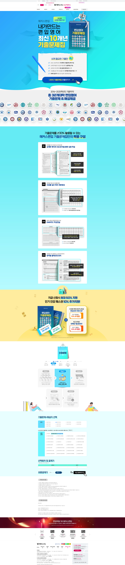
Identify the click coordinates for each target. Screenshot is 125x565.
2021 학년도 (49, 424)
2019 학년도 (69, 424)
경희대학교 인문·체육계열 (70, 453)
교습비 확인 (50, 556)
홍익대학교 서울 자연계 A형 (60, 453)
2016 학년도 (59, 426)
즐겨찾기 (58, 547)
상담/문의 (84, 9)
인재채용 (47, 547)
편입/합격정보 (75, 9)
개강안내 (45, 9)
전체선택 (48, 433)
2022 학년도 (79, 422)
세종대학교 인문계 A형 (70, 444)
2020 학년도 (59, 424)
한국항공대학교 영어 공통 (70, 450)
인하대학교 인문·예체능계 (70, 447)
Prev (35, 534)
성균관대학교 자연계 (60, 444)
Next (89, 534)
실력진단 (67, 9)
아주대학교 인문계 (79, 444)
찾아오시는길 (42, 547)
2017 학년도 (49, 426)
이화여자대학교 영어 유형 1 (60, 447)
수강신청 (53, 9)
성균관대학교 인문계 (50, 444)
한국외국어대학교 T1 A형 (50, 450)
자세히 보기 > (70, 430)
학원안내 (38, 9)
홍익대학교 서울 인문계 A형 (50, 453)
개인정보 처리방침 (67, 547)
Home (38, 547)
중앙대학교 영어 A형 (80, 447)
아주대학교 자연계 (49, 447)
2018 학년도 (79, 424)
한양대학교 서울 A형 (80, 450)
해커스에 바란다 (52, 547)
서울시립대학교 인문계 (80, 453)
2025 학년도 (49, 422)
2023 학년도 (69, 422)
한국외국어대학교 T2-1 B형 (60, 450)
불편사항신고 (58, 543)
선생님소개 (60, 9)
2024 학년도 (59, 422)
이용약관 (62, 547)
